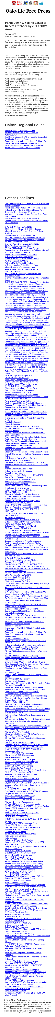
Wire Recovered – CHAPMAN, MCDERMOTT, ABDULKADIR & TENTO (24, 966)
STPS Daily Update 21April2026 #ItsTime (22, 530)
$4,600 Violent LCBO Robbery (17, 679)
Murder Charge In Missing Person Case (21, 388)
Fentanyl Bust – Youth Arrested (18, 562)
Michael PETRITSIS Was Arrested (19, 802)
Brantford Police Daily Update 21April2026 (22, 520)
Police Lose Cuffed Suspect (16, 409)
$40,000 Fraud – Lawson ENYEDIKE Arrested (23, 910)
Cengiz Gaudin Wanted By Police (18, 445)
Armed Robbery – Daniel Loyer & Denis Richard (24, 861)
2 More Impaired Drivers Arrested (18, 694)
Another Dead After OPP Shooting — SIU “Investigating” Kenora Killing (22, 813)
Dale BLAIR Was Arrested (15, 498)
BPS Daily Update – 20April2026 (18, 575)
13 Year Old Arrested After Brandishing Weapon (24, 240)
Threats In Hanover (13, 626)
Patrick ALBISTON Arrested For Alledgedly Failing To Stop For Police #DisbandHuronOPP (26, 892)
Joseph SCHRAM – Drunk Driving (19, 984)
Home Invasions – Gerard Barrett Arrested (22, 259)
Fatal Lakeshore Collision (15, 836)
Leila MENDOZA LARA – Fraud (17, 817)
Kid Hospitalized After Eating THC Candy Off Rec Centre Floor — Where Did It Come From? (25, 690)
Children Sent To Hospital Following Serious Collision (26, 452)
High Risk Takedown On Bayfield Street (21, 254)
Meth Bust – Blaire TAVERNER (18, 851)
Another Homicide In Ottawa (16, 261)
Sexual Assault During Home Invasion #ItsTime (24, 545)
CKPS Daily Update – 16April (17, 638)
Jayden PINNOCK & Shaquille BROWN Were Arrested (27, 783)
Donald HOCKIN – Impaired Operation (20, 853)
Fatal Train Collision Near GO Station (20, 490)
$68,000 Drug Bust (12, 276)
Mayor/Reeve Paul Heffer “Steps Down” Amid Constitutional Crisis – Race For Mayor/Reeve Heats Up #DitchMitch (26, 220)
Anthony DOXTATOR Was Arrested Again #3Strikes (26, 982)
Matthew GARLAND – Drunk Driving (19, 829)
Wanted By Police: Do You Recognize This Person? (26, 414)
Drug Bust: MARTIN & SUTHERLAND (20, 963)
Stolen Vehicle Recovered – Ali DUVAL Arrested (24, 734)
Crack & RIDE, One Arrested (16, 378)
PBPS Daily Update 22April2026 (18, 392)
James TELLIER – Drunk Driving (18, 855)
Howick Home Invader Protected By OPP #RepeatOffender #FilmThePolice (22, 780)
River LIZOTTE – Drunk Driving (18, 880)
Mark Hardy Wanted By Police (17, 581)
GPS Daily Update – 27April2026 (18, 227)
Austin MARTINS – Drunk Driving (18, 764)
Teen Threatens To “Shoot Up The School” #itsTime (26, 411)
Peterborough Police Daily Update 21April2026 (24, 475)
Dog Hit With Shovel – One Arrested (19, 390)
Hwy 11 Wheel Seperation (15, 991)
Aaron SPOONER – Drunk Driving (19, 859)
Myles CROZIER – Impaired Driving (19, 825)
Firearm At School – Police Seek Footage (22, 494)
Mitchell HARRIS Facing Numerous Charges (23, 800)
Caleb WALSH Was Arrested (16, 927)
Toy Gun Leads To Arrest (15, 681)
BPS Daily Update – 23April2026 (18, 375)
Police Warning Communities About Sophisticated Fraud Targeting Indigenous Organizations (25, 442)
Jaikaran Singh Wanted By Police (18, 577)
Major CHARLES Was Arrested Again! (20, 834)
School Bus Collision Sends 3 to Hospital (22, 969)
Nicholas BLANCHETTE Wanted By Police (22, 501)
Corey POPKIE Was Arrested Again (19, 742)
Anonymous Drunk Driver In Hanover (20, 401)
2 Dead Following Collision (16, 925)
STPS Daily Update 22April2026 (18, 386)
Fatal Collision (11, 838)
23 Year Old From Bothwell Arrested (19, 980)
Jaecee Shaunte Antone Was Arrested (20, 479)
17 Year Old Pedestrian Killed (17, 492)
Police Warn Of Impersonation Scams (20, 481)
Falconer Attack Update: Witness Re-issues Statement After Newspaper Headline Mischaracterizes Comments (27, 721)
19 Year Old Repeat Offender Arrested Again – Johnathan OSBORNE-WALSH (24, 987)
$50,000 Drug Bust (12, 672)
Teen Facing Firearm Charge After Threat (21, 380)
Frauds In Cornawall (13, 422)
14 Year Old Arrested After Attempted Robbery (24, 573)
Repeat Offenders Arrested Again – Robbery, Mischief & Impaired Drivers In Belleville (27, 251)
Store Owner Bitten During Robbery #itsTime (23, 274)
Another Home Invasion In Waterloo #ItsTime (23, 543)
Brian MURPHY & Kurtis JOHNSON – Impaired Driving (27, 936)
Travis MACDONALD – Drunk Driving (20, 878)
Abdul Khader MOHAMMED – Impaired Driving (24, 863)
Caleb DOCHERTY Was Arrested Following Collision (26, 745)
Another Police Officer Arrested (17, 460)
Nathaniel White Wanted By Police (19, 263)
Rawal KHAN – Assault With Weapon (20, 759)
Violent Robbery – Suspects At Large (20, 131)
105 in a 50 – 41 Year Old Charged (19, 257)
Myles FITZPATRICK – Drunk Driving (20, 796)
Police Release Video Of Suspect (18, 471)
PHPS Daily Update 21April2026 (18, 524)
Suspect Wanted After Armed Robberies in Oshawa (26, 505)
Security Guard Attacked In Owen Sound (21, 395)
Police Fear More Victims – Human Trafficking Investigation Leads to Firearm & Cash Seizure (24, 144)
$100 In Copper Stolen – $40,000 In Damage (23, 229)
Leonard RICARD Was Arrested (18, 768)
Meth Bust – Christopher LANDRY (19, 772)
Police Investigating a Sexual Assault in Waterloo (25, 645)
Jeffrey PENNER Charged (15, 832)
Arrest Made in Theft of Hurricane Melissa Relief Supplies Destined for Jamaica (24, 623)
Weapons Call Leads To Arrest (17, 579)
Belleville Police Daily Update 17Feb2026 (22, 609)
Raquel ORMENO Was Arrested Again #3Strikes (24, 876)
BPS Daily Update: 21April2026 (18, 528)
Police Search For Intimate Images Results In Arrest (26, 397)
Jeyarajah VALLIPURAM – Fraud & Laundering (24, 704)
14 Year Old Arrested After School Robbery (22, 496)
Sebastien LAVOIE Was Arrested (18, 946)
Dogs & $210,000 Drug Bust (16, 484)
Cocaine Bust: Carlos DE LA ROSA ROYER (23, 919)
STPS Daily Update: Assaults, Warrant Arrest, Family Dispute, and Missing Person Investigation (27, 533)
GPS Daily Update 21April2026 (17, 558)
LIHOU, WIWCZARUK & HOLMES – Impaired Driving (27, 806)
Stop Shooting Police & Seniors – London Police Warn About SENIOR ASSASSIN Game (27, 665)
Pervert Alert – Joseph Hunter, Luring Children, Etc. (26, 141)
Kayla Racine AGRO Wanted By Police (21, 384)
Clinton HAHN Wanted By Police (18, 503)
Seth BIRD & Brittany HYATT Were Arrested (23, 827)
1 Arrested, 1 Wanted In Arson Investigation (23, 541)
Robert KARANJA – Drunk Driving (19, 840)
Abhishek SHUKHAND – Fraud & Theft (21, 774)
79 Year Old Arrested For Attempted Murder (22, 804)
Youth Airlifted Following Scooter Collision (22, 235)
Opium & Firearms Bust (14, 921)
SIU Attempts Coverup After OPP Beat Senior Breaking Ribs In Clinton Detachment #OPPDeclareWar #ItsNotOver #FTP (23, 870)
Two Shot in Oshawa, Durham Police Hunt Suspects (26, 547)
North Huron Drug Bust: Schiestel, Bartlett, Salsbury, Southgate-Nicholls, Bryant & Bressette (26, 438)
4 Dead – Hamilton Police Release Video (21, 265)
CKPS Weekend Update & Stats (18, 246)
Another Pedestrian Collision (16, 242)
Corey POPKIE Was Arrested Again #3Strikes (23, 808)
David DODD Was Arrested (16, 938)
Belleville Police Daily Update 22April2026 (22, 426)
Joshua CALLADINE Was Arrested (19, 753)
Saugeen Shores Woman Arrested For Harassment (25, 405)
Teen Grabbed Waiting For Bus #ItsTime (21, 560)
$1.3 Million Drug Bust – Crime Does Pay (22, 647)
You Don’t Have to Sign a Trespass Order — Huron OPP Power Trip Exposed (26, 729)
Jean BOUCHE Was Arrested (17, 776)
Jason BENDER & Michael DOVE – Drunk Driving (25, 770)
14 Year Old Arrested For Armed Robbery (21, 655)
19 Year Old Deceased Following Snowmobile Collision (27, 725)
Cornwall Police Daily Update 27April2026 (22, 244)
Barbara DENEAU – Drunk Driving (19, 766)
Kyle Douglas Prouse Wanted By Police (21, 458)
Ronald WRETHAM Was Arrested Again (21, 823)
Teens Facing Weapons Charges (18, 477)
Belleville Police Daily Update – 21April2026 (23, 522)
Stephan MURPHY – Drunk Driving (19, 923)
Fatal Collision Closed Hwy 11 (17, 882)
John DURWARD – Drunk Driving (18, 874)
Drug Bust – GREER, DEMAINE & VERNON (23, 866)
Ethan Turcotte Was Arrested (17, 736)
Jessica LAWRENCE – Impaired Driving (21, 961)
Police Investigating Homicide (17, 757)
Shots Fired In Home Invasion (17, 399)
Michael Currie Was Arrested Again (19, 469)
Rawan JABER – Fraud (14, 916)
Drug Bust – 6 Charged (14, 810)
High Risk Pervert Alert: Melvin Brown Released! (25, 687)
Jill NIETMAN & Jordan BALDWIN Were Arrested (25, 944)
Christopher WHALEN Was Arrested (19, 755)
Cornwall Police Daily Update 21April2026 (22, 507)
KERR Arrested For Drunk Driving (18, 798)
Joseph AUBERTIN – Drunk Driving (19, 933)
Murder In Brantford (13, 424)
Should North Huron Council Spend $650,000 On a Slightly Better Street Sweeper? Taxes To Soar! (25, 973)
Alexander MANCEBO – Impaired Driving (21, 706)
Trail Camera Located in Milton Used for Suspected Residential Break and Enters (26, 138)
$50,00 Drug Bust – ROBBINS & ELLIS (21, 649)
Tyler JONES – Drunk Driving (17, 857)
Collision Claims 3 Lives (15, 702)
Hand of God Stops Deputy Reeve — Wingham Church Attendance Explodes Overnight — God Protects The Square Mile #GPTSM (27, 711)
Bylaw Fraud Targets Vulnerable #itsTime (22, 382)
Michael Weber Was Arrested (17, 732)
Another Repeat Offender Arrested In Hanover (23, 403)
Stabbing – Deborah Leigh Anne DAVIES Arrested (25, 237)
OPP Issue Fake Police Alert (17, 912)
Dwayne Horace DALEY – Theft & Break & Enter (25, 662)
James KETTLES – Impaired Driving (20, 789)
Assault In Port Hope (13, 473)
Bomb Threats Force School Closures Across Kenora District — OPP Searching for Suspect (26, 905)
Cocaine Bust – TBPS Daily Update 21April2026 (24, 462)
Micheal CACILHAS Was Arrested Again (21, 762)
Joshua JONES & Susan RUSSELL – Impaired (24, 747)
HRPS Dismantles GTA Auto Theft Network (22, 148)
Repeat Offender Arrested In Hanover (20, 407)
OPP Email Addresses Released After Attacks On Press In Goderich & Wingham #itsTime (25, 593)
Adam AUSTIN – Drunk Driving (17, 914)
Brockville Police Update (15, 518)
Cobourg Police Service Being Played (20, 526)
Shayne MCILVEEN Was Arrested (19, 793)
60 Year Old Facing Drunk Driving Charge (22, 248)
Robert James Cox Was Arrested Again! (21, 615)
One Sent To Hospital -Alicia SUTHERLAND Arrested (26, 791)
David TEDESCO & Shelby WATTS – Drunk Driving (26, 908)
